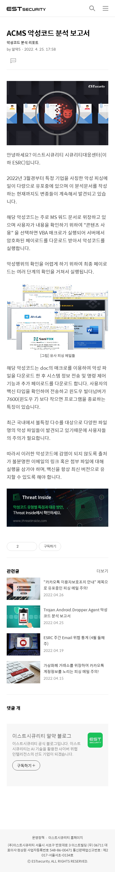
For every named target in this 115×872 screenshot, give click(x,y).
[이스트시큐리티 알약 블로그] (26, 8)
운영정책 (38, 837)
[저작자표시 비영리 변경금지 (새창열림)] (68, 546)
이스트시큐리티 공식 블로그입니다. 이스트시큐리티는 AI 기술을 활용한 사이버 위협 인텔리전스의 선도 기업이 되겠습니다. (46, 748)
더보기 (102, 571)
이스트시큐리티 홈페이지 (65, 837)
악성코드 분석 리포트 (23, 42)
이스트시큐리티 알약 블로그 (41, 736)
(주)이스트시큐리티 (21, 845)
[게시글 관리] (30, 546)
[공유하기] (23, 546)
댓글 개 (13, 708)
